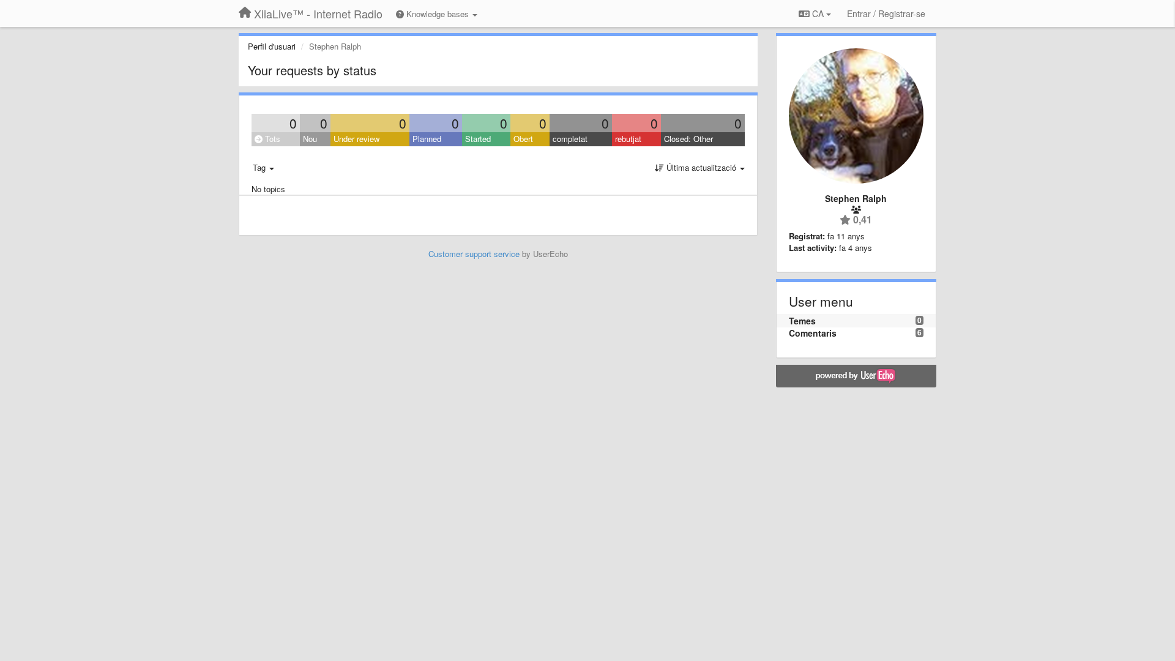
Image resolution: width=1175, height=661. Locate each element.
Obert (523, 138)
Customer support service (474, 254)
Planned (426, 138)
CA (818, 13)
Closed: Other (688, 138)
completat (570, 138)
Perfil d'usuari (272, 46)
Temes (802, 321)
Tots (271, 138)
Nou (310, 138)
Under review (356, 138)
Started (478, 138)
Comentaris (813, 333)
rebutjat (628, 138)
